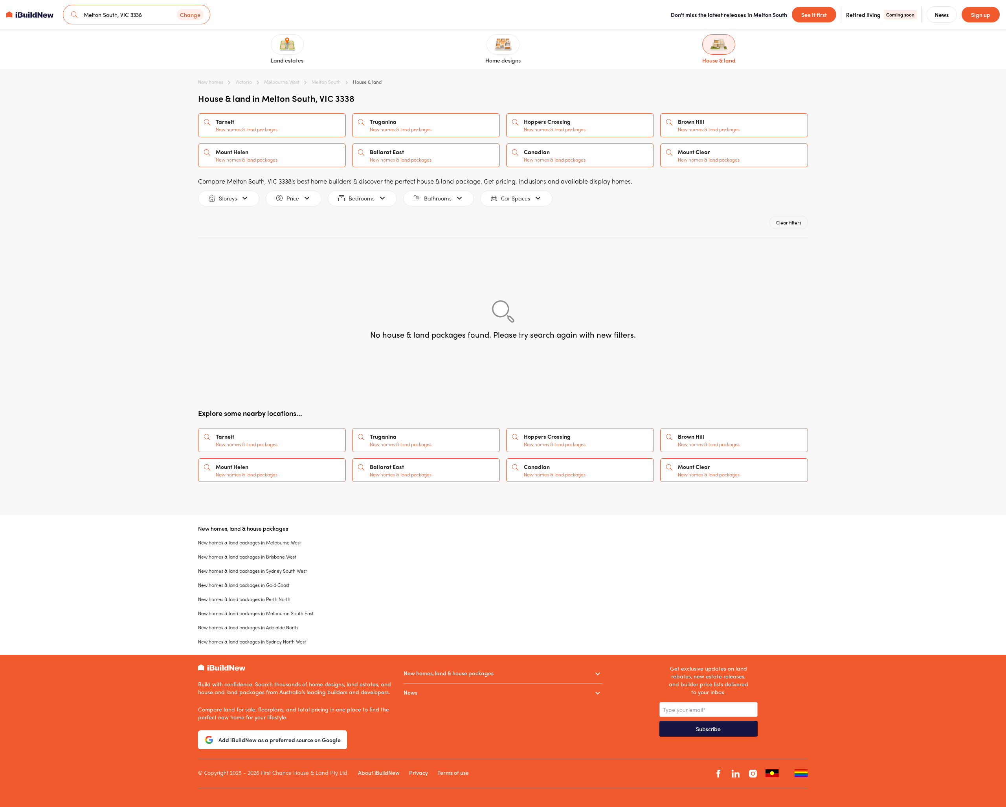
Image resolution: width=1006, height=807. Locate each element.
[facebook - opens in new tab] (718, 773)
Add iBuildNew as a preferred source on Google (279, 740)
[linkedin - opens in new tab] (735, 773)
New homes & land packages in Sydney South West (252, 570)
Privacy (418, 772)
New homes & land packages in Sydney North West (252, 641)
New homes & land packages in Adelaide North (248, 627)
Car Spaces (515, 198)
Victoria (243, 82)
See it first (814, 14)
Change (190, 14)
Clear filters (788, 222)
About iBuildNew (379, 772)
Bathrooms (438, 198)
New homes (210, 82)
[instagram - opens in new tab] (753, 773)
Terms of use (453, 772)
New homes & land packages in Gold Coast (244, 584)
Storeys (228, 198)
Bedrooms (361, 198)
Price (292, 198)
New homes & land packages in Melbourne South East (256, 613)
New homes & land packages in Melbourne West (249, 542)
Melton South (326, 82)
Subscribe (708, 729)
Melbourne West (281, 82)
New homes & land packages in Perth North (244, 599)
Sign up (980, 14)
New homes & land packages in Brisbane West (247, 556)
